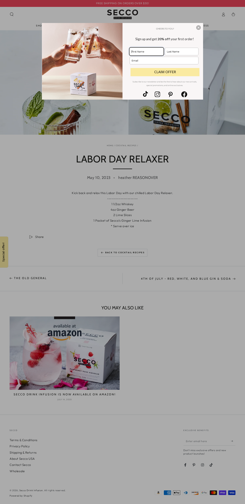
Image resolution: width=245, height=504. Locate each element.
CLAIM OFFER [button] (165, 72)
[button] (198, 27)
